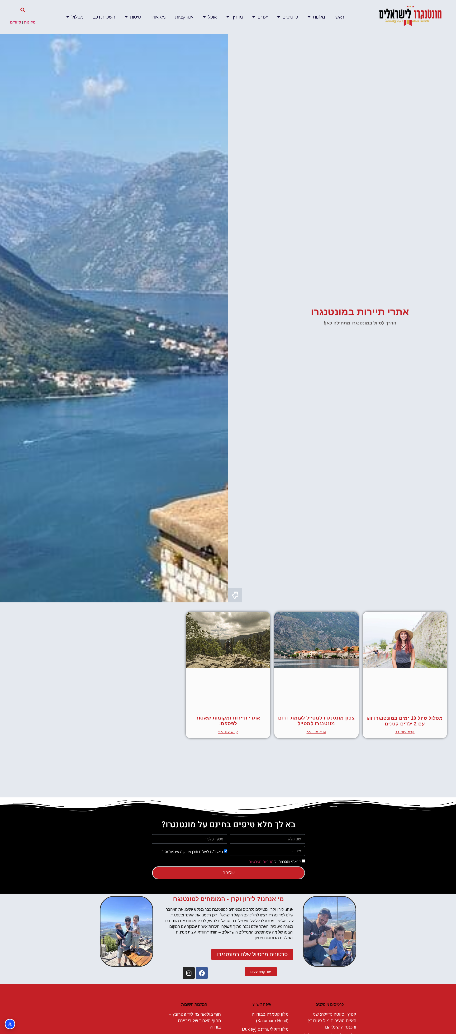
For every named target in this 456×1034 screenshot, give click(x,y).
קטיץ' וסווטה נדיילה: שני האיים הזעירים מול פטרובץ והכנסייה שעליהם (332, 1020)
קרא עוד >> (405, 732)
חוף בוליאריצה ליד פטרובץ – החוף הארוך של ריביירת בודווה (195, 1020)
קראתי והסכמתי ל (274, 861)
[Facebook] (202, 973)
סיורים (15, 22)
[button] (23, 10)
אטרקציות (184, 16)
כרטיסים (290, 16)
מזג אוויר (158, 16)
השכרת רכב (104, 16)
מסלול (77, 16)
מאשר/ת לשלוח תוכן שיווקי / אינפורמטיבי (192, 851)
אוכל (212, 16)
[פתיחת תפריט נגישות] (10, 1024)
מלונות (319, 16)
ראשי (339, 16)
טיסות (135, 16)
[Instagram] (189, 973)
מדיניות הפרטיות (261, 861)
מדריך (237, 16)
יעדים (262, 16)
